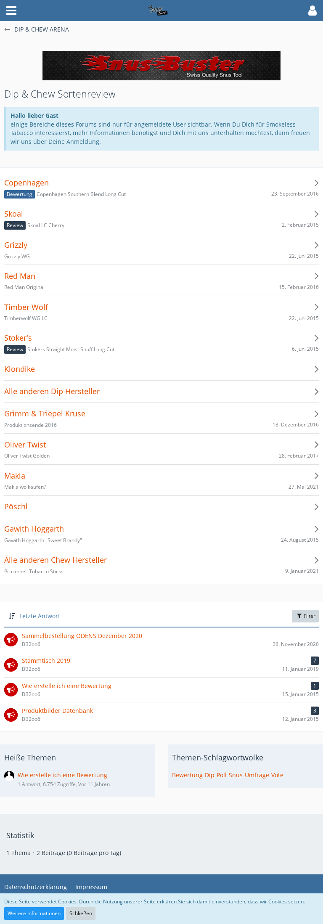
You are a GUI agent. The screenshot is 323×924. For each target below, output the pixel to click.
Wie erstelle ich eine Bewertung (62, 775)
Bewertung (187, 775)
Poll (222, 775)
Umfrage (257, 775)
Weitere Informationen (34, 913)
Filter (308, 616)
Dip (209, 775)
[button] (11, 10)
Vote (277, 775)
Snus (236, 775)
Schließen (80, 913)
